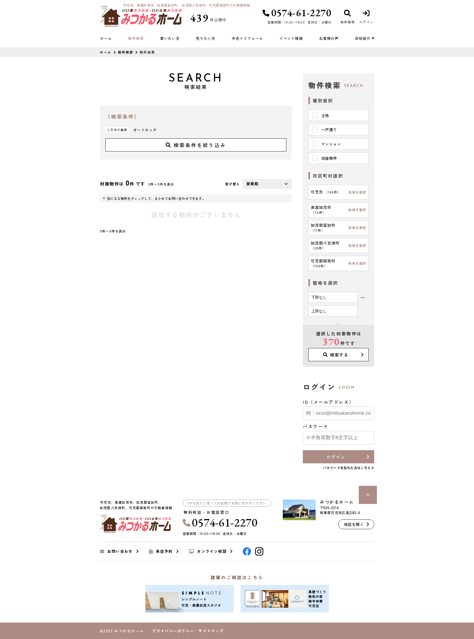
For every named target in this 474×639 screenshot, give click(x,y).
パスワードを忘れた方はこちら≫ (348, 467)
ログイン (335, 456)
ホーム (106, 38)
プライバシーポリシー (173, 631)
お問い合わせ (119, 551)
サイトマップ (211, 631)
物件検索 (136, 38)
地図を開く (354, 524)
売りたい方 (206, 38)
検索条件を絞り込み (200, 144)
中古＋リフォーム (247, 38)
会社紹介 (363, 38)
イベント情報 (291, 38)
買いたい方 (170, 38)
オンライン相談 (212, 551)
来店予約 (164, 551)
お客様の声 (329, 38)
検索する (339, 354)
